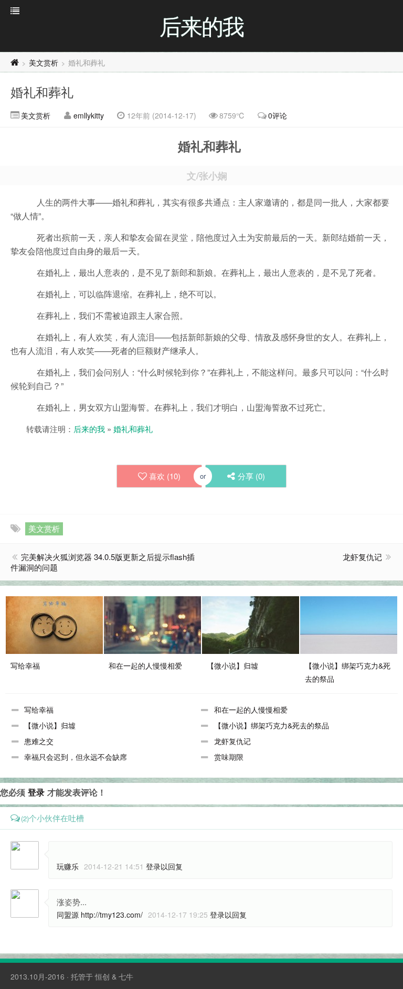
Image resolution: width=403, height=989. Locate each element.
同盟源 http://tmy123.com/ (100, 914)
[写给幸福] (54, 624)
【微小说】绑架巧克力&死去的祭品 (271, 725)
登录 (36, 792)
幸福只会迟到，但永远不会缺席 (75, 756)
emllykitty (88, 115)
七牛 (126, 976)
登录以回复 (164, 866)
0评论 (277, 115)
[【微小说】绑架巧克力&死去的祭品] (348, 624)
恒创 (102, 976)
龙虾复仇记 (362, 556)
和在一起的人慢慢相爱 (251, 709)
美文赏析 (43, 62)
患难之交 (39, 741)
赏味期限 (228, 756)
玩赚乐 (68, 866)
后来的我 (89, 428)
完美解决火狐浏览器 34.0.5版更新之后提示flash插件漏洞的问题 (102, 562)
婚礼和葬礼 (41, 91)
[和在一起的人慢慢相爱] (152, 624)
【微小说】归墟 (50, 725)
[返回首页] (14, 62)
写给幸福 (39, 709)
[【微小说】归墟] (250, 624)
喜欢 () (165, 475)
